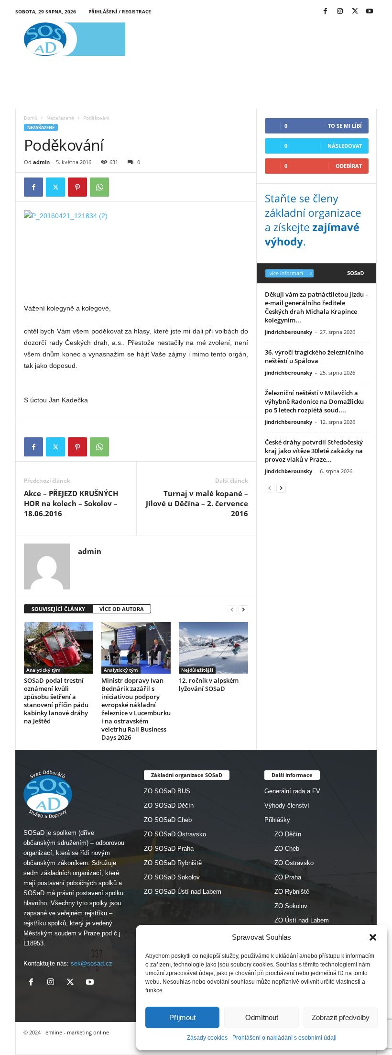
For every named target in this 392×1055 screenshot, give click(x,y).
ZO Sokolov (290, 906)
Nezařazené (60, 117)
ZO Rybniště (291, 891)
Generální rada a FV (292, 791)
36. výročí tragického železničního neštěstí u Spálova (314, 356)
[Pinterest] (77, 187)
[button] (373, 937)
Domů (30, 117)
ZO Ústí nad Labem (301, 920)
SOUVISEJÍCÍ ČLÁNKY (58, 608)
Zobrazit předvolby (341, 1017)
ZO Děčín (287, 834)
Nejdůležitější (197, 669)
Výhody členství (286, 805)
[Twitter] (354, 12)
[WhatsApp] (99, 187)
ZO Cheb (286, 848)
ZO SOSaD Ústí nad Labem (182, 891)
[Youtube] (369, 12)
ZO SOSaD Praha (169, 848)
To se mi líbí (345, 125)
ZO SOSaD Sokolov (172, 877)
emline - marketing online (77, 1032)
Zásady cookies (207, 1037)
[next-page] (243, 609)
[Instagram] (340, 12)
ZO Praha (287, 877)
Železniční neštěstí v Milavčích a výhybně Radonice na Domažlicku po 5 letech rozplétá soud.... (314, 401)
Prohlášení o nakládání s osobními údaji (284, 1037)
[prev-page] (232, 609)
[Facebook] (325, 12)
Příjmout (182, 1017)
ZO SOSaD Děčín (169, 805)
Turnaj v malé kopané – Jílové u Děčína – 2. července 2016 (197, 503)
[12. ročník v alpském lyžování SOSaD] (213, 648)
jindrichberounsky (288, 331)
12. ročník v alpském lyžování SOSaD (209, 684)
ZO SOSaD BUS (167, 791)
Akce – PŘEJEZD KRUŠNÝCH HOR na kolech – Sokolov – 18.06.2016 (71, 503)
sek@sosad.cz (91, 963)
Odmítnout (261, 1017)
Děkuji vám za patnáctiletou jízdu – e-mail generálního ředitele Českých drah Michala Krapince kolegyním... (317, 307)
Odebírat (349, 165)
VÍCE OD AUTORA (121, 608)
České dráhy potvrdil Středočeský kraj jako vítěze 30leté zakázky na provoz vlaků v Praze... (314, 451)
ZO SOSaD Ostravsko (175, 834)
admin (41, 162)
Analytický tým (43, 669)
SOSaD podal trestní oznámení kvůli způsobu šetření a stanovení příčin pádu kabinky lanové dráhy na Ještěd (56, 700)
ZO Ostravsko (294, 862)
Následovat (344, 145)
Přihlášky (277, 819)
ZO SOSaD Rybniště (173, 862)
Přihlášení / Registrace (119, 11)
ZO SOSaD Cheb (168, 819)
